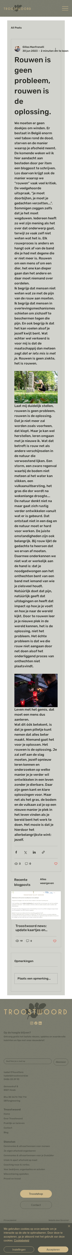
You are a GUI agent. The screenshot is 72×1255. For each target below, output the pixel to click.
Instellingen (19, 1249)
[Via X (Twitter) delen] (25, 852)
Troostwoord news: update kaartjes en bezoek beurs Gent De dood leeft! (33, 928)
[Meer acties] (55, 49)
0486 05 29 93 (11, 1079)
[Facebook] (36, 1023)
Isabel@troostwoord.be (16, 1075)
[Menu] (65, 8)
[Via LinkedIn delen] (34, 852)
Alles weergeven (47, 881)
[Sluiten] (66, 1228)
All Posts (16, 27)
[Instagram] (31, 1023)
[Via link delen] (43, 852)
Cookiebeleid (21, 1240)
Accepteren (53, 1249)
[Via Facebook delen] (16, 852)
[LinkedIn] (40, 1023)
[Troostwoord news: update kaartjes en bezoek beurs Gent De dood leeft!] (36, 905)
